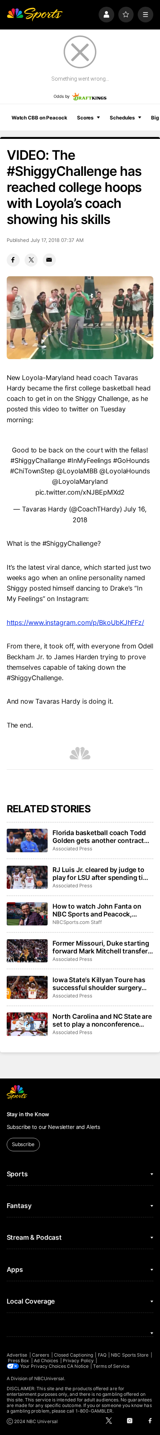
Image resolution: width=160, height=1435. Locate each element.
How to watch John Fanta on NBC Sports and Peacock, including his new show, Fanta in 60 (99, 910)
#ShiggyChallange (38, 460)
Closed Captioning (73, 1355)
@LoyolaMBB (77, 471)
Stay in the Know (28, 1114)
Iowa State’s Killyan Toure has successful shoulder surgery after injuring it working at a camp (98, 984)
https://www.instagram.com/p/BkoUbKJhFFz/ (75, 622)
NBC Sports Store (129, 1355)
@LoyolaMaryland (80, 481)
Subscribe (23, 1144)
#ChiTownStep (32, 471)
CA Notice (78, 1366)
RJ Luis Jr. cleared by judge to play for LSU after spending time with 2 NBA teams (102, 873)
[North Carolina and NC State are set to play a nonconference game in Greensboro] (27, 1024)
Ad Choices (46, 1360)
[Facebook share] (13, 260)
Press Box (18, 1360)
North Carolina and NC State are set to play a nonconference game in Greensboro (102, 1020)
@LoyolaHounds (124, 471)
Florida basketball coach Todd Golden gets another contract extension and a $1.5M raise (99, 836)
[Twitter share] (31, 260)
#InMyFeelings (89, 460)
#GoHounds (131, 460)
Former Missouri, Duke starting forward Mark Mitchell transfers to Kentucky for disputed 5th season (101, 947)
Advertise (17, 1355)
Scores (85, 118)
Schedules (122, 118)
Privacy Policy (78, 1360)
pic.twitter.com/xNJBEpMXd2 (80, 492)
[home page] (35, 14)
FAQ (102, 1355)
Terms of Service (111, 1366)
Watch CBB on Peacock (39, 118)
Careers (40, 1355)
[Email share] (49, 260)
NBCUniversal (49, 1378)
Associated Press (72, 849)
